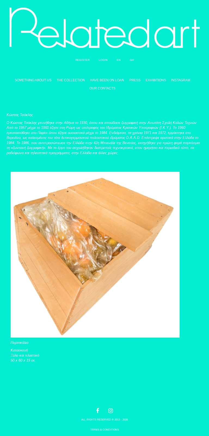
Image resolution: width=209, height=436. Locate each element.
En (119, 59)
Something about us (33, 80)
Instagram (180, 80)
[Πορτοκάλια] (95, 249)
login (103, 59)
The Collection (71, 80)
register (82, 59)
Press (134, 80)
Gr (132, 59)
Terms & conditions (104, 429)
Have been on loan (107, 80)
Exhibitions (156, 80)
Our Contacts (102, 88)
